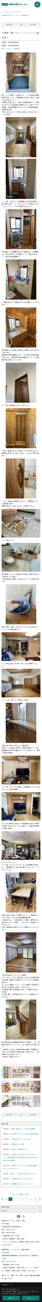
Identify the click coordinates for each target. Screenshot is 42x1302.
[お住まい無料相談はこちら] (21, 1101)
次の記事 (33, 24)
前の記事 (9, 24)
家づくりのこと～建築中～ (11, 49)
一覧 (21, 24)
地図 (4, 1258)
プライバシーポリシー (23, 1291)
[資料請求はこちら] (21, 1087)
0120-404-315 (10, 1230)
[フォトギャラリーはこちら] (21, 1072)
